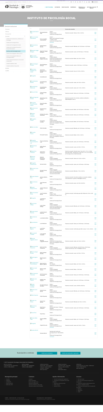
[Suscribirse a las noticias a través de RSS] (84, 2)
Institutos (8, 380)
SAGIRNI (7, 70)
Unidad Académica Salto (11, 63)
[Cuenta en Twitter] (75, 2)
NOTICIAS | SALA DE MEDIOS (91, 7)
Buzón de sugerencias (33, 382)
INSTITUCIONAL (49, 7)
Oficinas (7, 31)
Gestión (8, 379)
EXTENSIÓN (57, 7)
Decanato (7, 29)
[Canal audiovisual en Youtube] (80, 2)
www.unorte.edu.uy (62, 369)
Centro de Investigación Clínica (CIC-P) (14, 53)
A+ (30, 2)
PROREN (7, 68)
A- (27, 2)
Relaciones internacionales (59, 383)
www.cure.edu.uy (80, 368)
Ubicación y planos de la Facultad (36, 386)
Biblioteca (80, 389)
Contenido (10, 2)
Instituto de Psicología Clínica (12, 42)
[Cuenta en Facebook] (73, 2)
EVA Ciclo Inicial (81, 379)
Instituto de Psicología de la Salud (13, 45)
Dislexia (19, 2)
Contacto (31, 379)
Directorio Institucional (33, 383)
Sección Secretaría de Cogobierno (61, 379)
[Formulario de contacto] (89, 2)
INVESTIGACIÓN (65, 7)
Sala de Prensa (57, 386)
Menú (15, 2)
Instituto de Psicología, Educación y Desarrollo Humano (13, 48)
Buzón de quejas (32, 380)
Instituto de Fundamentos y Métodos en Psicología (14, 39)
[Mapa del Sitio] (86, 2)
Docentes (7, 36)
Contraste (24, 2)
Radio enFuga (57, 384)
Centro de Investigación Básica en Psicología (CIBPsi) (13, 56)
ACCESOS (95, 2)
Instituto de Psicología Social (13, 51)
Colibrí (79, 391)
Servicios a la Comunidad (81, 7)
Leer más (95, 33)
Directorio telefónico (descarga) (35, 384)
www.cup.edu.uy (43, 369)
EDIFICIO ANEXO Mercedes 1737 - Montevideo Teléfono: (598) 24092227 (28, 365)
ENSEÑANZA (73, 7)
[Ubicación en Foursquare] (82, 2)
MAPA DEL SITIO (9, 384)
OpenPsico (80, 390)
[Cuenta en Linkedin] (77, 2)
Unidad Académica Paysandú (12, 66)
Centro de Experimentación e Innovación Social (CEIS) (15, 60)
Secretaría (52, 336)
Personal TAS (8, 34)
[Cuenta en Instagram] (71, 2)
